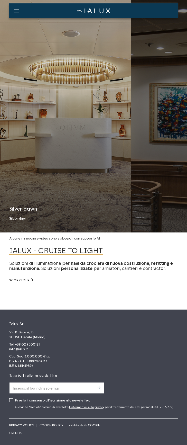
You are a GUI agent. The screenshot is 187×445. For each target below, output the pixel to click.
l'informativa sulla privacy (86, 407)
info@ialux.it (18, 349)
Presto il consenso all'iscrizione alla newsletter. (52, 400)
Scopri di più (21, 280)
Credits (15, 433)
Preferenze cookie (84, 425)
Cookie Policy (51, 425)
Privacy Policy (22, 425)
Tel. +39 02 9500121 (24, 344)
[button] (16, 10)
